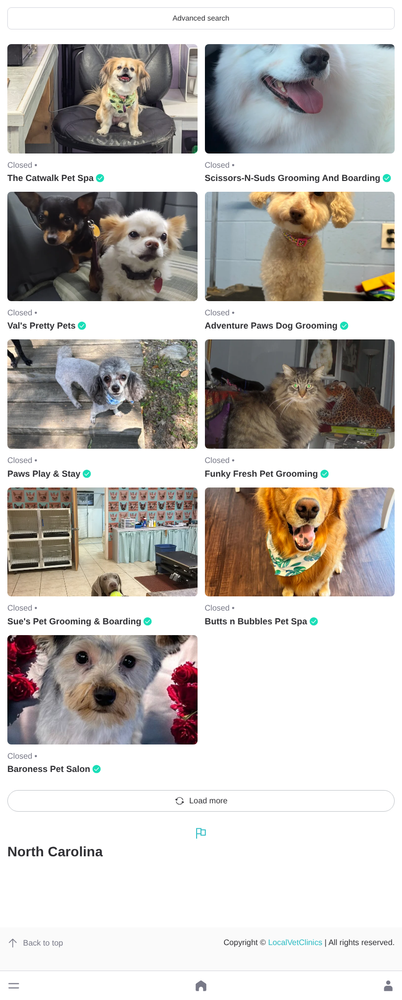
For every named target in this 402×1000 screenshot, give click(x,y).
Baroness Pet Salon (48, 769)
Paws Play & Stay (43, 474)
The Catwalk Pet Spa (50, 178)
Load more (208, 800)
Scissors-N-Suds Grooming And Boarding (292, 178)
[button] (13, 985)
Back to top (43, 943)
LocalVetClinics (295, 942)
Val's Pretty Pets (41, 326)
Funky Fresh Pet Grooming (261, 474)
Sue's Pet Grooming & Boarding (74, 621)
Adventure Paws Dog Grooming (271, 326)
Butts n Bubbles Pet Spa (256, 621)
